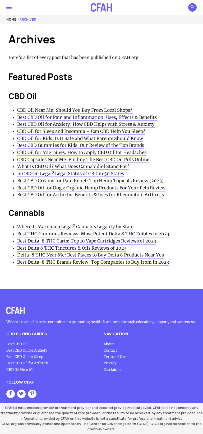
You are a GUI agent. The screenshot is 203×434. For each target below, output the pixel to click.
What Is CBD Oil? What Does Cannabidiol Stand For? (73, 166)
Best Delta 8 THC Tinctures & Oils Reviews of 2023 (71, 248)
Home (11, 19)
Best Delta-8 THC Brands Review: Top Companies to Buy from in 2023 (93, 262)
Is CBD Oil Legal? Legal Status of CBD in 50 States (70, 173)
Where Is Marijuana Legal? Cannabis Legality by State (75, 227)
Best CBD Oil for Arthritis (27, 363)
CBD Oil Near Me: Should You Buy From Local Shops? (74, 110)
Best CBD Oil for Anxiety (26, 350)
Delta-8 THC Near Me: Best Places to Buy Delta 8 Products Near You (90, 255)
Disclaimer (113, 369)
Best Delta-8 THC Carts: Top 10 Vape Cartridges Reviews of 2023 (86, 241)
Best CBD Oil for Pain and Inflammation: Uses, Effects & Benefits (87, 117)
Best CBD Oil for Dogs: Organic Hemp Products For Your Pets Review (91, 188)
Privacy (110, 363)
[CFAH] (101, 7)
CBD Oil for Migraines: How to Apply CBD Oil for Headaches (81, 152)
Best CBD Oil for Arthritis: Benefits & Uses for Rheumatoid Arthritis (90, 195)
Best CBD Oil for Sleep (24, 356)
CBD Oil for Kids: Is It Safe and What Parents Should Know (80, 138)
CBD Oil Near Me (20, 369)
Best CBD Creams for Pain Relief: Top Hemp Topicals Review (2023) (90, 181)
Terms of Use (115, 356)
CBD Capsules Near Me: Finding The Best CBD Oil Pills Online (83, 159)
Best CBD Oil (16, 344)
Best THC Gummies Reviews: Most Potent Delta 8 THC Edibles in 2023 (93, 234)
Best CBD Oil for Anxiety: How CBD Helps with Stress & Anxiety (86, 124)
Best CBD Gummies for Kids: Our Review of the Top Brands (80, 145)
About (109, 344)
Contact (110, 350)
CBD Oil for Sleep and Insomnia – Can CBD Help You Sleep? (81, 131)
